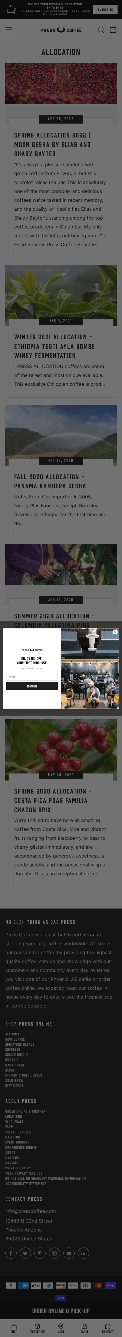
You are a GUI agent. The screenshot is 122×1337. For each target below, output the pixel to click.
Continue (32, 686)
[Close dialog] (115, 632)
